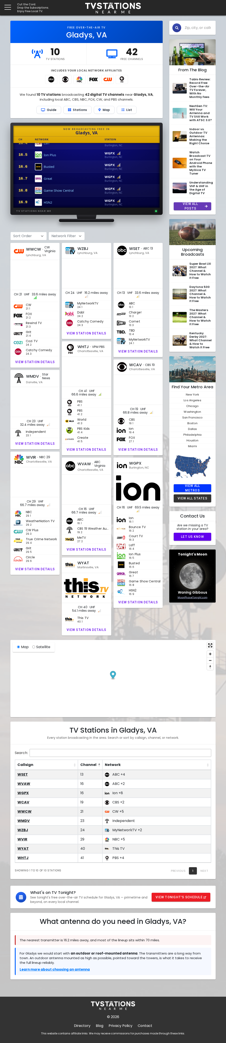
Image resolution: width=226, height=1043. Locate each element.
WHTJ (22, 857)
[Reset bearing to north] (210, 667)
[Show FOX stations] (93, 79)
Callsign (25, 764)
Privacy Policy (120, 1025)
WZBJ (22, 830)
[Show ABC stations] (51, 79)
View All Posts (190, 206)
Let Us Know (192, 536)
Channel (88, 764)
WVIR (22, 839)
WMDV (23, 820)
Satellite (43, 646)
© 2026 (113, 1016)
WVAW (23, 783)
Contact (145, 1025)
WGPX (23, 792)
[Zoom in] (210, 654)
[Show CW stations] (108, 79)
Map (25, 646)
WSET (22, 774)
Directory (82, 1025)
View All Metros (192, 488)
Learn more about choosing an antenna (55, 969)
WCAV (23, 802)
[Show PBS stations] (122, 79)
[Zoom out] (210, 660)
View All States (192, 498)
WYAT (23, 848)
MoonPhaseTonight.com (192, 597)
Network (113, 764)
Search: (21, 752)
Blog (99, 1025)
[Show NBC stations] (79, 79)
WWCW (24, 811)
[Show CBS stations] (65, 79)
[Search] (176, 27)
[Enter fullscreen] (210, 645)
